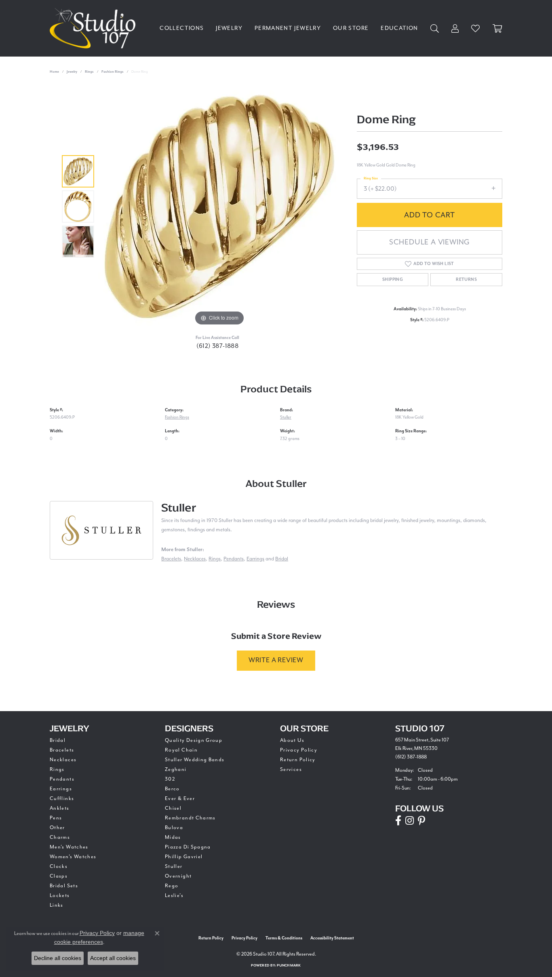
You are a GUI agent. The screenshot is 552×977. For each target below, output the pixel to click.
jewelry (72, 71)
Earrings (255, 559)
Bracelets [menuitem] (62, 750)
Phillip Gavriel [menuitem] (183, 857)
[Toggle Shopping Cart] (497, 28)
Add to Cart (429, 215)
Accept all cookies (113, 958)
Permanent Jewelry (288, 28)
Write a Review (276, 660)
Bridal (281, 559)
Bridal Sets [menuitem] (64, 886)
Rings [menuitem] (57, 769)
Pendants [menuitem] (62, 779)
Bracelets (171, 559)
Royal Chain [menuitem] (181, 750)
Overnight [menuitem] (178, 876)
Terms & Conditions (283, 938)
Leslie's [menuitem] (174, 896)
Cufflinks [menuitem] (62, 799)
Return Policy (298, 760)
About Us (292, 740)
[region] (219, 206)
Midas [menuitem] (173, 837)
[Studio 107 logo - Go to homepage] (94, 28)
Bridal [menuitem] (57, 740)
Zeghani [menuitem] (176, 769)
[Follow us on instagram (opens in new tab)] (409, 820)
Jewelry (229, 28)
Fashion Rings (112, 71)
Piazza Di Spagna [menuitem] (188, 847)
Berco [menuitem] (172, 789)
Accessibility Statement (332, 938)
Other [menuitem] (57, 828)
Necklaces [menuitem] (63, 760)
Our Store (351, 28)
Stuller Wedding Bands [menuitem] (195, 760)
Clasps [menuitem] (58, 876)
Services (291, 769)
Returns (466, 279)
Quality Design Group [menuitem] (193, 740)
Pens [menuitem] (56, 818)
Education (399, 28)
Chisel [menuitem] (173, 808)
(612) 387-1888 (217, 346)
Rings (89, 71)
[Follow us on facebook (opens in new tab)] (398, 820)
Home (54, 71)
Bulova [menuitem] (174, 828)
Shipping (392, 279)
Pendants (233, 559)
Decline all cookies (57, 958)
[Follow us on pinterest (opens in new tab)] (421, 820)
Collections (182, 28)
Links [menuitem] (56, 905)
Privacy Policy (298, 750)
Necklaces (195, 559)
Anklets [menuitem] (60, 808)
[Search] (434, 28)
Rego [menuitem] (171, 886)
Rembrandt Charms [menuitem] (190, 818)
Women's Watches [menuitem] (73, 857)
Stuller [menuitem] (174, 866)
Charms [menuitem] (60, 837)
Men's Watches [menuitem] (69, 847)
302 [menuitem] (170, 779)
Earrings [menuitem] (61, 789)
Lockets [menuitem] (60, 896)
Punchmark (289, 965)
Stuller (285, 417)
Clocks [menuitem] (58, 866)
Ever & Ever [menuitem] (180, 799)
